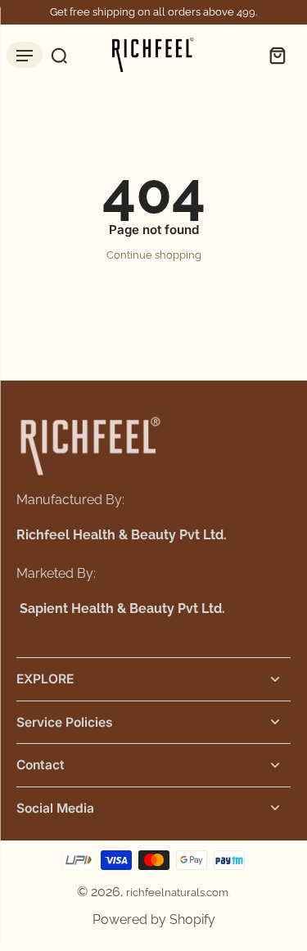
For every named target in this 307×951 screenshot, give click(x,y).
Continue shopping (153, 255)
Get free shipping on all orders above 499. (153, 12)
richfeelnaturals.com (177, 892)
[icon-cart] (273, 54)
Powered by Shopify (154, 919)
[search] (55, 54)
